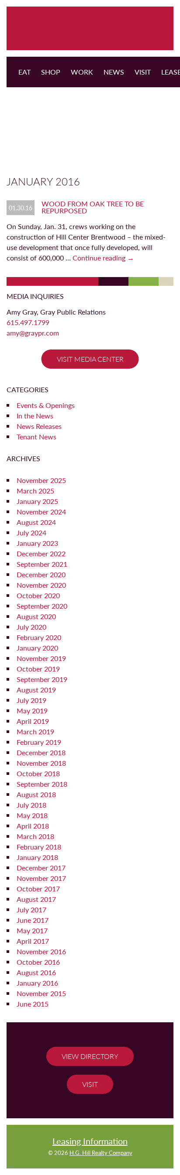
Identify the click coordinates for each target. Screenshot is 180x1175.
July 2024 (31, 533)
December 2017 (41, 868)
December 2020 (41, 574)
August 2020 (36, 616)
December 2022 (41, 553)
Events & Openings (46, 405)
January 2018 (37, 857)
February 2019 (39, 742)
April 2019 (33, 721)
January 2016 (37, 983)
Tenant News (36, 437)
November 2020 (41, 585)
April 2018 (33, 826)
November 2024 (41, 512)
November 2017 (41, 878)
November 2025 (41, 480)
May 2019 (32, 711)
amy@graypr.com (33, 333)
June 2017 (32, 920)
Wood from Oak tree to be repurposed (93, 207)
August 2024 (36, 522)
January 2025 (37, 501)
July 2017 (31, 909)
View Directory (90, 1056)
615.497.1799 (28, 322)
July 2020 (31, 627)
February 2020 (39, 637)
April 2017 (33, 941)
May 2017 (32, 930)
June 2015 (32, 1004)
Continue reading (103, 258)
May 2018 (32, 815)
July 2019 (31, 700)
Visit (90, 1084)
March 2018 (35, 836)
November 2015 (41, 993)
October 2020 (38, 595)
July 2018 (31, 805)
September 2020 (42, 606)
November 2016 (41, 951)
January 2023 (37, 543)
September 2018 (42, 784)
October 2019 (38, 669)
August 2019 (36, 690)
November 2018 (41, 763)
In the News (35, 416)
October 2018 (38, 773)
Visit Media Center (90, 359)
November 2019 (41, 658)
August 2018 (36, 794)
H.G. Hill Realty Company (100, 1153)
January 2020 (37, 648)
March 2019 (35, 731)
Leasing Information (90, 1141)
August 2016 (36, 972)
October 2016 (38, 962)
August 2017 (36, 899)
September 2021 (42, 564)
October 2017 (38, 889)
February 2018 (39, 847)
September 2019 (42, 679)
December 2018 (41, 752)
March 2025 (35, 491)
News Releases (39, 426)
